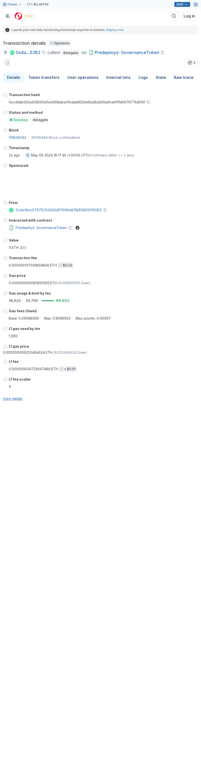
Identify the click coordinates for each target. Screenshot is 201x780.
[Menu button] (8, 16)
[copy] (44, 52)
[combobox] (27, 155)
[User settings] (195, 4)
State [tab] (161, 77)
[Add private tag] (7, 63)
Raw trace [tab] (183, 77)
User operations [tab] (83, 77)
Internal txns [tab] (118, 77)
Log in (189, 16)
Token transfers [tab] (44, 77)
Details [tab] (13, 77)
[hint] (5, 94)
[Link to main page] (18, 16)
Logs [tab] (143, 77)
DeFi (179, 4)
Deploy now (115, 30)
